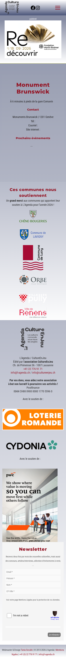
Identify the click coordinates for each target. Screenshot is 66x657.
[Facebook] (33, 8)
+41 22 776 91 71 (33, 368)
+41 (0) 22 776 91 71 (28, 654)
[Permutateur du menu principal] (58, 7)
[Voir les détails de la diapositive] (33, 39)
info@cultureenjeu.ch (43, 372)
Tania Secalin (27, 650)
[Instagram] (37, 8)
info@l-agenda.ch (20, 372)
